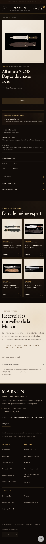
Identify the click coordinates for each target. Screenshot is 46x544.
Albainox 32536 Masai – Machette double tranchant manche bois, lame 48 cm (33, 286)
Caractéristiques (8, 158)
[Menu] (4, 8)
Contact (27, 482)
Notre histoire (6, 496)
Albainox (5, 66)
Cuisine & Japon (7, 462)
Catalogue (5, 17)
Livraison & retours (9, 189)
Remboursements (7, 524)
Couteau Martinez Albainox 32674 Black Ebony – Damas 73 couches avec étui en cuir (11, 286)
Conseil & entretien (9, 183)
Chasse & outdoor (8, 469)
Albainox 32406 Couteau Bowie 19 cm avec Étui (12, 246)
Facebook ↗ (39, 417)
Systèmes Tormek (8, 509)
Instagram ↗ (6, 423)
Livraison (27, 462)
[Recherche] (36, 8)
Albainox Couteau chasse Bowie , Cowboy (33, 246)
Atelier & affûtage (8, 475)
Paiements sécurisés (31, 469)
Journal (26, 496)
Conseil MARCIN (30, 450)
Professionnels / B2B (31, 502)
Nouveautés (6, 450)
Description (6, 177)
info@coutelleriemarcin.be (23, 417)
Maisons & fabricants (9, 482)
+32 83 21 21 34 (7, 417)
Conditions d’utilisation (33, 524)
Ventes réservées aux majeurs (31, 475)
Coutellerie (5, 456)
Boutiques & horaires (31, 456)
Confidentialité (6, 375)
